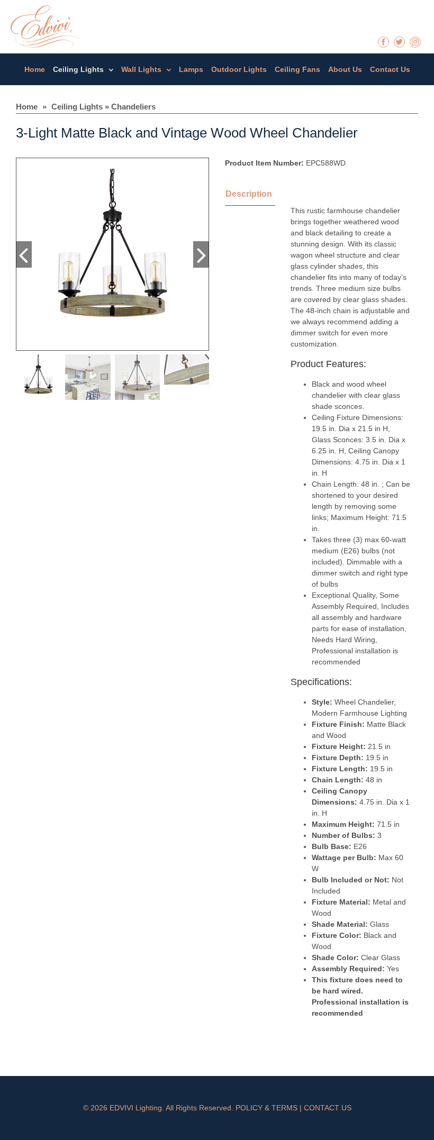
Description (248, 193)
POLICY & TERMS (266, 1107)
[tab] (262, 195)
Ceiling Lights (77, 106)
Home (27, 106)
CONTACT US (327, 1107)
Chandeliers (133, 106)
